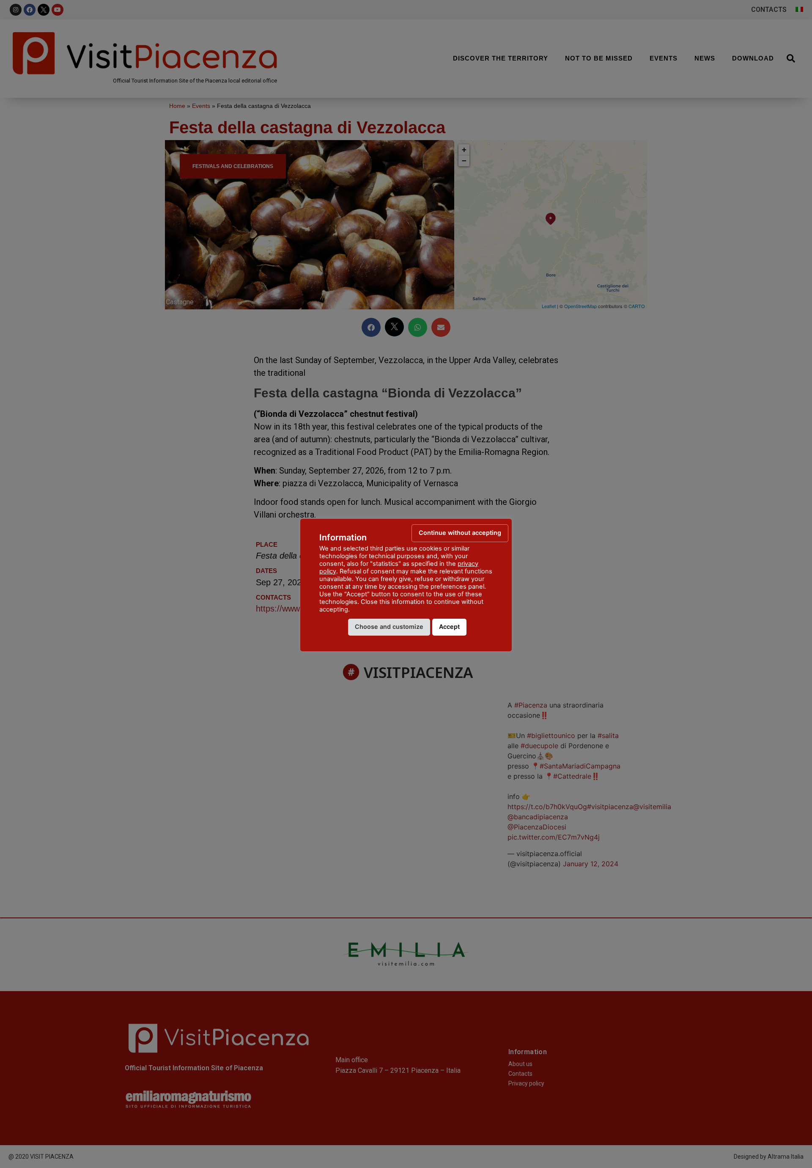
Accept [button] (449, 626)
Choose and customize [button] (389, 626)
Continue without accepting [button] (460, 532)
